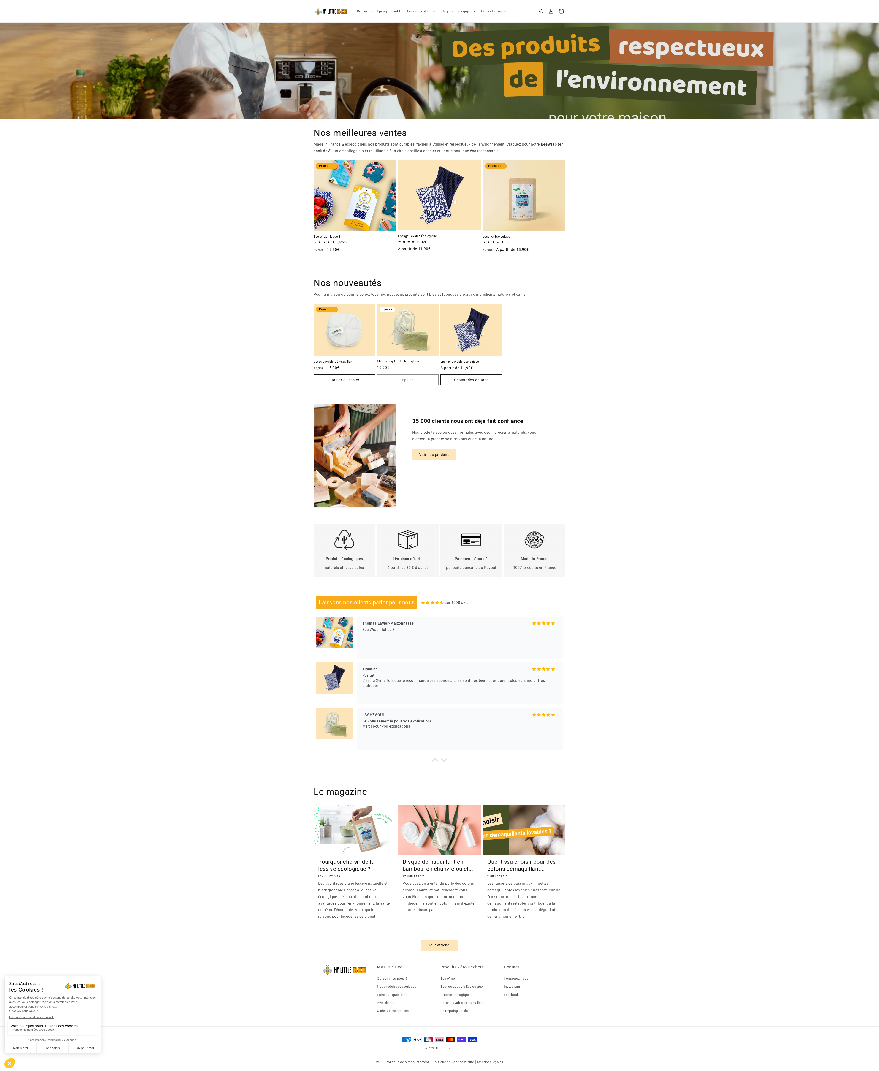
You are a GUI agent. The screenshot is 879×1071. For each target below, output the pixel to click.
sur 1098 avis (456, 602)
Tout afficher (439, 945)
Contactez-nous (516, 978)
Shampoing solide (454, 1011)
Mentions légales (490, 1062)
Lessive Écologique (496, 236)
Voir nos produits (434, 455)
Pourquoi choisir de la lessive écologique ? (346, 865)
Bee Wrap (447, 978)
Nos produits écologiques (396, 986)
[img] (432, 602)
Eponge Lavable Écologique (417, 236)
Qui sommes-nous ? (392, 978)
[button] (458, 11)
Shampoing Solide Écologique (398, 361)
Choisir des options (471, 380)
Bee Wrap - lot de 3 (327, 236)
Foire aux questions (392, 995)
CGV (379, 1062)
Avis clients (385, 1003)
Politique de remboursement (407, 1062)
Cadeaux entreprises (393, 1011)
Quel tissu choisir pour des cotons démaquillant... (521, 865)
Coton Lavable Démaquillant (333, 361)
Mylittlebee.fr (445, 1048)
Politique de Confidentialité (453, 1062)
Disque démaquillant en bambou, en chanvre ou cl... (438, 865)
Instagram (512, 986)
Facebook (511, 995)
